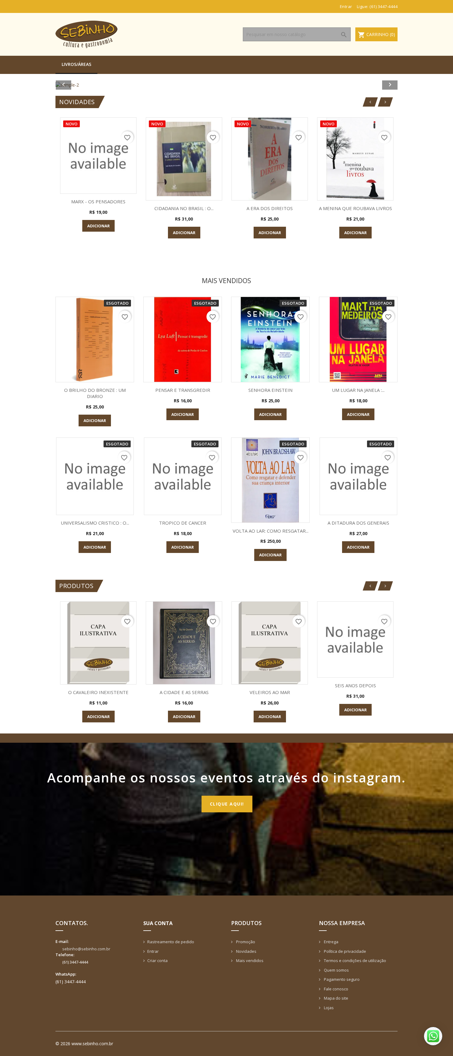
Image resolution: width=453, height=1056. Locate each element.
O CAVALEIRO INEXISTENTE (98, 692)
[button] (81, 85)
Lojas (328, 1007)
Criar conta (157, 960)
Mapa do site (335, 998)
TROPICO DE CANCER (182, 523)
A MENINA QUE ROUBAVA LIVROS (355, 208)
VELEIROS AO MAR (270, 692)
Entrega (330, 941)
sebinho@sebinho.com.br (86, 949)
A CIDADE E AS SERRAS (184, 692)
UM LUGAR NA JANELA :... (358, 390)
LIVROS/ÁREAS (76, 64)
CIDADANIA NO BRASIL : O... (184, 208)
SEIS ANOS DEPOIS (355, 685)
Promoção (245, 941)
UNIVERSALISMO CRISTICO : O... (95, 523)
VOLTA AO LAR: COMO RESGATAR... (270, 531)
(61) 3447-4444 (383, 6)
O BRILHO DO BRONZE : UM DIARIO (95, 393)
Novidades (245, 951)
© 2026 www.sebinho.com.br (84, 1043)
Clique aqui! (227, 804)
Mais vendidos (249, 960)
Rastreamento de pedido (170, 941)
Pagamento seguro (341, 979)
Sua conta (158, 923)
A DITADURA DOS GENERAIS (358, 523)
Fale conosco (335, 989)
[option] (226, 85)
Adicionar (98, 226)
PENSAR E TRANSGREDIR (182, 390)
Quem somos (336, 970)
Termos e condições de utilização (354, 960)
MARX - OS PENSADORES (98, 201)
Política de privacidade (344, 951)
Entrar (153, 951)
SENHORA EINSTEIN (270, 390)
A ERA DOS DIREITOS (270, 208)
